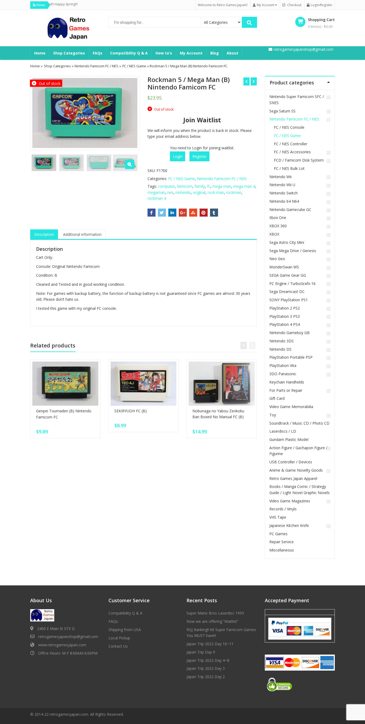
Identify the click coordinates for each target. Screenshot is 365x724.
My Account (191, 53)
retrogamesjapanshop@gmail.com (68, 636)
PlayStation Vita (282, 365)
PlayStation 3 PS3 (284, 316)
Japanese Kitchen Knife (289, 525)
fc (208, 186)
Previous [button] (40, 112)
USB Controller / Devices (290, 461)
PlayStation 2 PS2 (284, 308)
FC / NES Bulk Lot (289, 168)
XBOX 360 (278, 225)
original (199, 192)
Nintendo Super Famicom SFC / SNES (296, 99)
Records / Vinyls (283, 508)
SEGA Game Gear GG (287, 275)
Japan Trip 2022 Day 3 (206, 668)
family (200, 186)
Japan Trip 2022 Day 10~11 (210, 643)
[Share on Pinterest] (204, 213)
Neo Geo (277, 258)
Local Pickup (119, 637)
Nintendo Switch (283, 192)
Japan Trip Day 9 (201, 652)
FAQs (97, 53)
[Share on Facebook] (151, 213)
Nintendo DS (280, 349)
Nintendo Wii (280, 176)
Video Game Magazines (289, 500)
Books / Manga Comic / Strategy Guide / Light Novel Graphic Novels (299, 489)
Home (39, 53)
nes (170, 192)
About (232, 53)
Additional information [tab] (82, 234)
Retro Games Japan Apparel (293, 478)
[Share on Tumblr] (214, 213)
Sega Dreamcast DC (287, 291)
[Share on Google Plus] (183, 213)
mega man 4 (244, 186)
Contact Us (118, 646)
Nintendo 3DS (281, 340)
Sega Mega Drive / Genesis (292, 250)
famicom (184, 186)
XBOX (274, 234)
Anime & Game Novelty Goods (296, 470)
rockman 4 (156, 198)
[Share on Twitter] (162, 213)
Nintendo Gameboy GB (289, 332)
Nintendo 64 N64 (284, 201)
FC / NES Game (134, 66)
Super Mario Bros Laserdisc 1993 (215, 613)
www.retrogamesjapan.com (62, 644)
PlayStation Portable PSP (291, 357)
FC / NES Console (289, 127)
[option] (84, 113)
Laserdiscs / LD (282, 431)
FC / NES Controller (290, 143)
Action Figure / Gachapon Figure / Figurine (298, 450)
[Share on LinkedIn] (172, 213)
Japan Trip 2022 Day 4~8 (208, 660)
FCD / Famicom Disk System (299, 160)
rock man (216, 192)
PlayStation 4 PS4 (284, 324)
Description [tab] (44, 234)
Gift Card (277, 398)
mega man (221, 186)
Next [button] (130, 112)
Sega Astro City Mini (286, 242)
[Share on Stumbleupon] (193, 213)
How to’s (164, 53)
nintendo (183, 192)
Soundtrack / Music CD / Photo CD (299, 423)
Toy (272, 414)
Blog (214, 53)
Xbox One (277, 217)
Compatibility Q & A (129, 53)
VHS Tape (277, 517)
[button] (129, 164)
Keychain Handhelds (286, 382)
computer (166, 186)
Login (178, 156)
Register (199, 156)
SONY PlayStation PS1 (288, 299)
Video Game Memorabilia (291, 406)
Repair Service (281, 541)
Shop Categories (69, 53)
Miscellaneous (281, 550)
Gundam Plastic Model (288, 439)
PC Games (278, 533)
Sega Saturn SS (282, 111)
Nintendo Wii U (282, 184)
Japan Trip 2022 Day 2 (206, 676)
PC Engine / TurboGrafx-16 (292, 283)
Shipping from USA (124, 629)
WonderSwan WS (284, 266)
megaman (156, 192)
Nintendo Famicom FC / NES (96, 66)
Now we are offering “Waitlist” (212, 621)
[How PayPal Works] (299, 628)
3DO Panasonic (282, 373)
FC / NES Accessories (292, 151)
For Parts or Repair (285, 390)
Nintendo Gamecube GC (290, 209)
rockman (233, 192)
